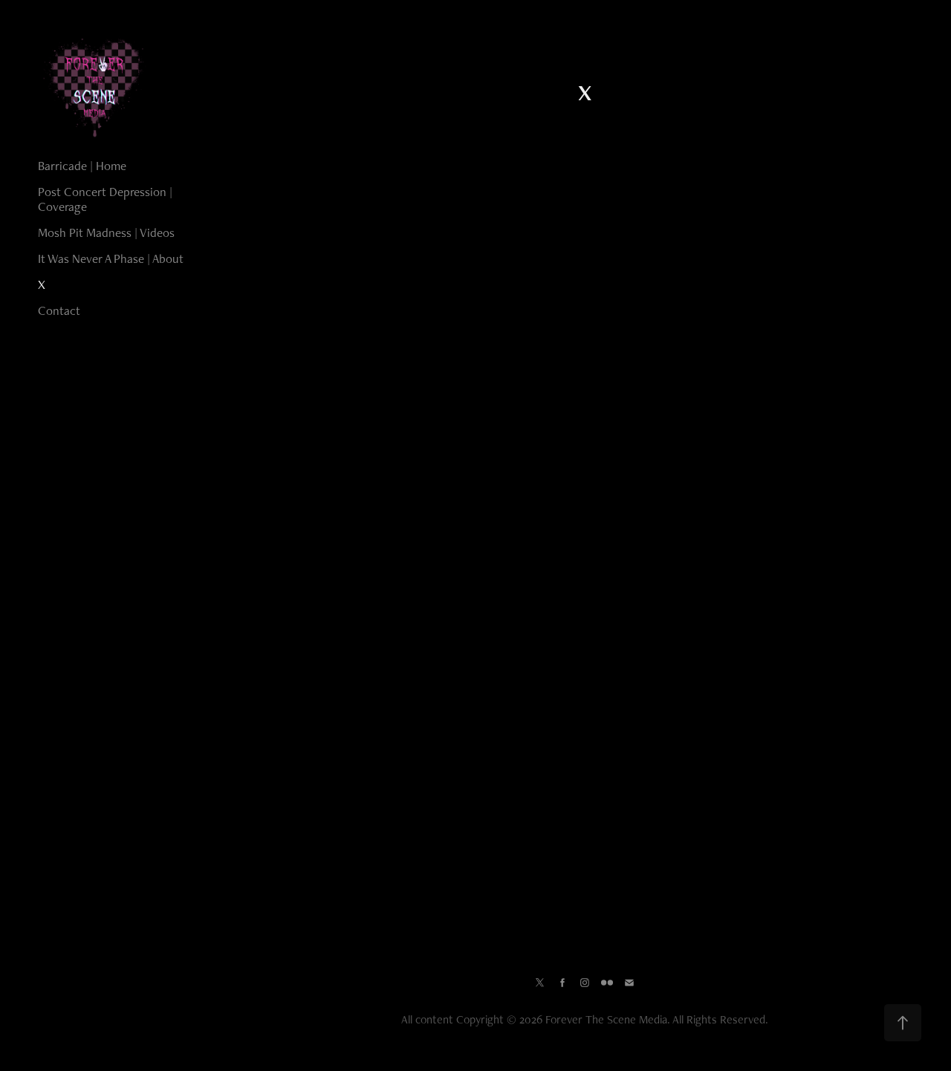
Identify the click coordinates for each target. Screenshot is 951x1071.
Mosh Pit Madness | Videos (106, 232)
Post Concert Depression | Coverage (105, 199)
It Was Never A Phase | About (111, 258)
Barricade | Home (82, 165)
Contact (59, 310)
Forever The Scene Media (606, 1019)
